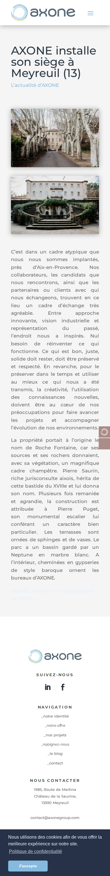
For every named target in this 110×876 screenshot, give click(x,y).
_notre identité (55, 716)
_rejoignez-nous (55, 744)
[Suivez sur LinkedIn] (47, 687)
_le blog (55, 753)
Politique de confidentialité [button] (35, 851)
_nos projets (55, 735)
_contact (55, 763)
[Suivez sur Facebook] (62, 687)
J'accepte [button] (28, 866)
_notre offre (55, 725)
